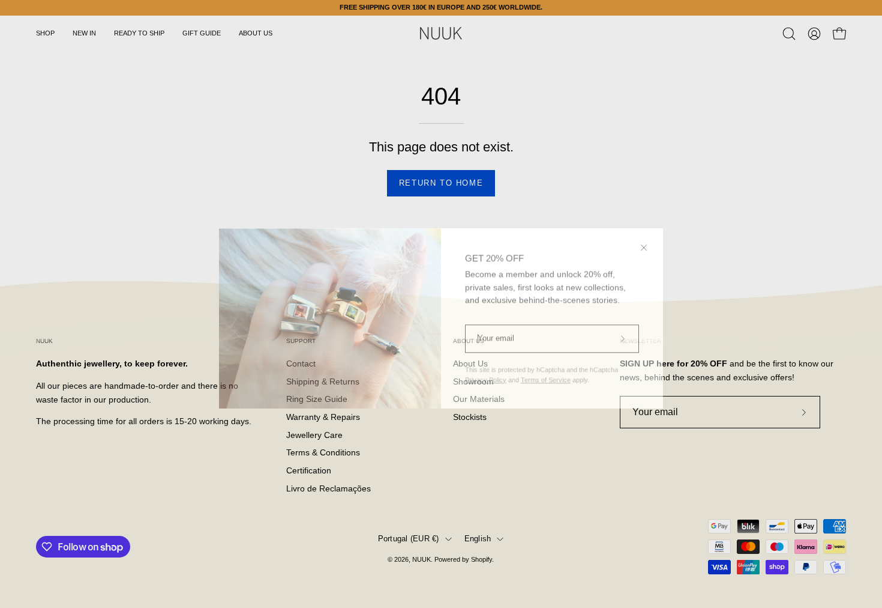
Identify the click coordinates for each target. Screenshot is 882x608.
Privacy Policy (485, 365)
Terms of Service (546, 365)
